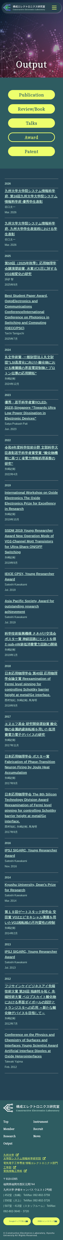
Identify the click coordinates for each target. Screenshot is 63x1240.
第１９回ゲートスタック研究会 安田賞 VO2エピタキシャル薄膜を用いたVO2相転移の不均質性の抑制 (30, 917)
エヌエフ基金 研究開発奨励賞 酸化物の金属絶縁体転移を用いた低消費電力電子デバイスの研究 (31, 729)
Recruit (38, 1129)
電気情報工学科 (12, 1171)
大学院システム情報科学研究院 (22, 1158)
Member (8, 1129)
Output (7, 1143)
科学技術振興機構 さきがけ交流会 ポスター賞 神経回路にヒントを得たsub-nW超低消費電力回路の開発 (31, 639)
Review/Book (31, 109)
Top (5, 1122)
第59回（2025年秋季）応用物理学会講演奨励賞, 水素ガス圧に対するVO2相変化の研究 (31, 268)
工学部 (7, 1167)
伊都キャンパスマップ (46, 1221)
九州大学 (8, 1155)
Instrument (40, 1122)
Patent (31, 151)
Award (31, 137)
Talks (31, 123)
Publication (31, 95)
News (36, 1136)
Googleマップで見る (17, 1221)
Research (9, 1136)
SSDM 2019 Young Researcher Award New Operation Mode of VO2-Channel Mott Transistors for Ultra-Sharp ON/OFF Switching (29, 541)
